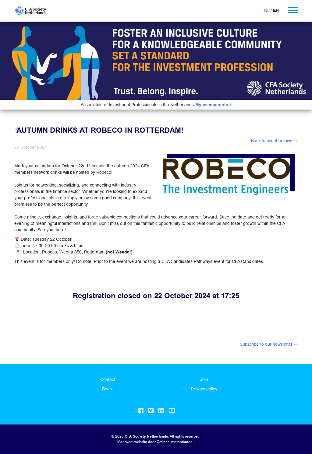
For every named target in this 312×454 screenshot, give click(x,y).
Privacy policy (204, 389)
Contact (107, 379)
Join (204, 379)
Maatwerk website (132, 441)
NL (266, 10)
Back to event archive (271, 141)
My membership (212, 105)
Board (108, 389)
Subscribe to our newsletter (266, 344)
